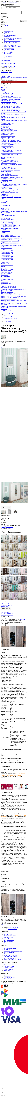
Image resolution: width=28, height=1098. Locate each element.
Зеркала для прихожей (6, 239)
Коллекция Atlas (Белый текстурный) (10, 294)
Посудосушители (5, 205)
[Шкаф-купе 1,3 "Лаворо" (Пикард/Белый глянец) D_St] (5, 550)
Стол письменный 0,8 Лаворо (8, 100)
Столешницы (4, 207)
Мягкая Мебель (5, 208)
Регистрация (7, 60)
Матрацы (3, 266)
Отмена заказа (7, 53)
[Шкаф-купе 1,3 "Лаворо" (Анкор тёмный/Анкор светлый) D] (5, 591)
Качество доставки (9, 49)
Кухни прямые (4, 194)
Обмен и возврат (8, 52)
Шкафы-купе (4, 127)
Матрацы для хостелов (7, 292)
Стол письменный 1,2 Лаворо (8, 102)
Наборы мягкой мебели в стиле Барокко (11, 138)
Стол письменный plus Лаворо (9, 109)
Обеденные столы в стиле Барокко (10, 143)
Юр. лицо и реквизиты (10, 45)
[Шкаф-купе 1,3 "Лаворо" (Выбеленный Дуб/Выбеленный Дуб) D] (5, 566)
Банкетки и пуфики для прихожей (10, 241)
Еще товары (4, 309)
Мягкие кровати (5, 263)
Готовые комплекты (6, 174)
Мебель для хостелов (6, 290)
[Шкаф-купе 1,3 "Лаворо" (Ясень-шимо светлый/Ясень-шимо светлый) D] (22, 550)
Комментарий (4, 13)
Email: (2, 19)
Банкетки (3, 216)
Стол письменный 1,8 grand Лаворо (10, 104)
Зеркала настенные (6, 270)
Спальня (3, 242)
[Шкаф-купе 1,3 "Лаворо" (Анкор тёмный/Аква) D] (13, 591)
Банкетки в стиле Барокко (7, 144)
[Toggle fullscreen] (2, 1095)
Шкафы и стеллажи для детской (9, 185)
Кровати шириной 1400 (7, 255)
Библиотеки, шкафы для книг (8, 163)
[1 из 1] (13, 646)
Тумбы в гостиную (6, 171)
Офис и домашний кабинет (8, 224)
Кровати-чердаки (5, 181)
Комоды (3, 89)
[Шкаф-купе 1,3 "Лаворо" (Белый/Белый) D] (5, 583)
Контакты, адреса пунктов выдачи (13, 38)
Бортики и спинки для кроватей (9, 190)
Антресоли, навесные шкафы (8, 286)
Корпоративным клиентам (11, 43)
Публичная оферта (9, 39)
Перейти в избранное (6, 72)
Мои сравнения (8, 978)
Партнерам (7, 36)
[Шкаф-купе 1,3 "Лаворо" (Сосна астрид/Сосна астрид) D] (13, 558)
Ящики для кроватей (6, 188)
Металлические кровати (7, 265)
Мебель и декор (8, 316)
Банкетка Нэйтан (5, 218)
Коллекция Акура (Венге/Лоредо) (10, 297)
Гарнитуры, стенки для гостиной (9, 160)
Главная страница (8, 313)
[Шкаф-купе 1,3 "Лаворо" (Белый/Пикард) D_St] (13, 550)
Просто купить (8, 934)
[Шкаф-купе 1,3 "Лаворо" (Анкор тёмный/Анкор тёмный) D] (22, 583)
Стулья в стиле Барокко (7, 155)
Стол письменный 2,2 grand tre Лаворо (11, 107)
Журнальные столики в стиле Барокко (11, 141)
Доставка (6, 938)
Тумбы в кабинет (5, 231)
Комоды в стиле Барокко (7, 157)
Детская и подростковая (7, 173)
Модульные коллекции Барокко (9, 130)
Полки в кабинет (5, 229)
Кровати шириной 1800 (7, 258)
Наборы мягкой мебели (7, 222)
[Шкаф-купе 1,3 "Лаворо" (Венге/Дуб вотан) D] (13, 566)
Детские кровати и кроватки (8, 178)
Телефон (3, 5)
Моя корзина (7, 976)
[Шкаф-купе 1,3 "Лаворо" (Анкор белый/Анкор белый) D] (3, 514)
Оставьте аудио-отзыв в (7, 613)
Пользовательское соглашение (12, 41)
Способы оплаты (8, 937)
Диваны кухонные (5, 199)
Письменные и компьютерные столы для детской (14, 184)
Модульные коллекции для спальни (10, 243)
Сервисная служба (9, 48)
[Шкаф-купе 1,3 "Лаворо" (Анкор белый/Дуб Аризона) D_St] (22, 542)
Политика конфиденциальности (12, 46)
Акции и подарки (8, 31)
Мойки (2, 204)
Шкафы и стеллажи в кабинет (8, 226)
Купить (3, 346)
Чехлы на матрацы (5, 276)
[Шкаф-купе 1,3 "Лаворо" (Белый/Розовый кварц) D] (22, 575)
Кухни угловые (5, 195)
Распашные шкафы (6, 124)
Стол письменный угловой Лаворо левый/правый (14, 120)
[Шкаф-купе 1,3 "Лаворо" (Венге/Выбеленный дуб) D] (22, 566)
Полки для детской (6, 187)
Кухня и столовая (5, 191)
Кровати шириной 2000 (7, 259)
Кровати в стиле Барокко (7, 131)
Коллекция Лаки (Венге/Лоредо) (9, 299)
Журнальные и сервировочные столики (11, 164)
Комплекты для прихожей (7, 235)
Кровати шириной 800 (7, 96)
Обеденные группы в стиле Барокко (10, 140)
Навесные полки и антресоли (8, 168)
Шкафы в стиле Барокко (7, 151)
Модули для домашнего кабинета (9, 228)
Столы (2, 198)
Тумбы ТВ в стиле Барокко (8, 148)
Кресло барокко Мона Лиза (8, 215)
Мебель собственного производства (10, 87)
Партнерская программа (10, 42)
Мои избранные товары (10, 977)
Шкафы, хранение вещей (7, 123)
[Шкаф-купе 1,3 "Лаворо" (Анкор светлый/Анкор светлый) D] (5, 599)
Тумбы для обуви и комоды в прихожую (11, 238)
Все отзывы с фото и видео (8, 63)
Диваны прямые (5, 209)
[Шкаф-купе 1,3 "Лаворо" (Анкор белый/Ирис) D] (13, 599)
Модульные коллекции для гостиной (10, 170)
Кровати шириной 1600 (7, 95)
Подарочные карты (6, 310)
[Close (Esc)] (1, 1095)
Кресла (2, 214)
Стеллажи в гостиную (6, 167)
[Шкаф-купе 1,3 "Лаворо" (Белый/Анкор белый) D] (13, 583)
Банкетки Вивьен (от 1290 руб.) (9, 221)
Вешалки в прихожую (6, 233)
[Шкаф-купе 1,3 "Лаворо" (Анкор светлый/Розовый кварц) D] (22, 591)
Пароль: (3, 21)
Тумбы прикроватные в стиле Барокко (11, 150)
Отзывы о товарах (8, 942)
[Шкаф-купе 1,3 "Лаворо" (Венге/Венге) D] (5, 575)
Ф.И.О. (2, 7)
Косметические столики (7, 269)
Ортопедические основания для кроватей (12, 277)
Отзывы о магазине (9, 941)
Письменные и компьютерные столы (10, 99)
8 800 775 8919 (4, 25)
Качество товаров (8, 51)
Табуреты (3, 202)
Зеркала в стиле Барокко (7, 137)
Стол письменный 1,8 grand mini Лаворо (11, 103)
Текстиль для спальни (6, 273)
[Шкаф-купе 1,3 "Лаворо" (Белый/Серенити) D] (13, 575)
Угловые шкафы (5, 126)
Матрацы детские (5, 182)
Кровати (3, 90)
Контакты (6, 32)
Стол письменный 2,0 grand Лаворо (10, 106)
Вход (2, 60)
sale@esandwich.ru (12, 929)
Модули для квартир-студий (8, 293)
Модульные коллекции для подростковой (12, 177)
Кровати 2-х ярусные (6, 180)
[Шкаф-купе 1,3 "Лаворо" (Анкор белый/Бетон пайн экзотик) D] (22, 599)
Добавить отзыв (9, 527)
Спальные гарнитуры (6, 248)
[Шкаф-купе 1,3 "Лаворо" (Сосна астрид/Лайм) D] (22, 558)
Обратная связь (5, 984)
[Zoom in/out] (4, 1095)
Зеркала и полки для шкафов (8, 287)
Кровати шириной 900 (7, 252)
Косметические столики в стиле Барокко (11, 153)
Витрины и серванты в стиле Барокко (11, 154)
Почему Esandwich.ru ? (10, 35)
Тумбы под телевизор (6, 165)
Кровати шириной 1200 (7, 93)
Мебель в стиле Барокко (7, 129)
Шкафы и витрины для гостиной (9, 161)
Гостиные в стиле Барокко (8, 136)
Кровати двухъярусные (7, 92)
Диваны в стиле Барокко (7, 147)
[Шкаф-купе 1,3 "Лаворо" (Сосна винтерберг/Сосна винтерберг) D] (5, 558)
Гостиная (3, 158)
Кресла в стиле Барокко (7, 146)
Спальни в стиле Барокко (7, 133)
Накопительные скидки (10, 33)
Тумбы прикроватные (6, 121)
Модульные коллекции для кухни (9, 192)
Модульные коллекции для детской (10, 175)
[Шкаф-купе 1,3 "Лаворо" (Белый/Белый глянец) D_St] (13, 542)
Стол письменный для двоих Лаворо (10, 110)
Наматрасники (4, 275)
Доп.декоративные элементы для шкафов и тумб (13, 289)
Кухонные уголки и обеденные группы (11, 97)
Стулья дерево (4, 201)
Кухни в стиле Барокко (7, 134)
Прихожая (3, 232)
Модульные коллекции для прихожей (10, 236)
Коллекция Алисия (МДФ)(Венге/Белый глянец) (13, 296)
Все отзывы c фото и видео (8, 66)
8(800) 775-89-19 (5, 612)
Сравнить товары (5, 76)
